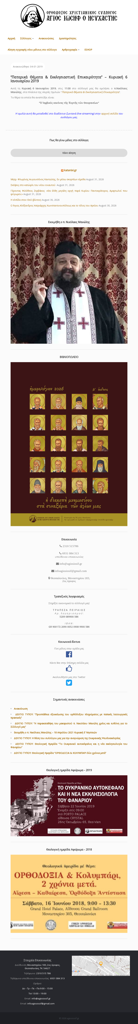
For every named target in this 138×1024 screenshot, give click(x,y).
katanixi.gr (70, 170)
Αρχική (11, 38)
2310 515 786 (43, 973)
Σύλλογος (26, 38)
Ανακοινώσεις (46, 38)
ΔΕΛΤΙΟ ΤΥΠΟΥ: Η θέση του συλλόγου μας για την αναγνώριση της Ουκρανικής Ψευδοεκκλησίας (67, 738)
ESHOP (88, 49)
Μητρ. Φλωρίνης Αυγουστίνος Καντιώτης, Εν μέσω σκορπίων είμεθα (48, 179)
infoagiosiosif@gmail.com (41, 1003)
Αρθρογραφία (70, 49)
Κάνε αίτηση (69, 152)
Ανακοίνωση (21, 708)
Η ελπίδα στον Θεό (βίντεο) (26, 199)
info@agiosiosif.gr (41, 998)
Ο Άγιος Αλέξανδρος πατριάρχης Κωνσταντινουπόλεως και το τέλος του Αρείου (54, 205)
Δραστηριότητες (67, 38)
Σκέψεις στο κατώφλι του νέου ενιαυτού (33, 185)
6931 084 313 (57, 978)
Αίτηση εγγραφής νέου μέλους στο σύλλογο (32, 49)
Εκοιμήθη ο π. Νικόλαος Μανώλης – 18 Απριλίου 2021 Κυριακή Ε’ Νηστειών (55, 732)
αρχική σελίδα (109, 113)
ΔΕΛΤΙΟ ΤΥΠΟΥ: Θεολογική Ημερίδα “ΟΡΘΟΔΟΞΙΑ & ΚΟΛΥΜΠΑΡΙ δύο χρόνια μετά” (60, 752)
